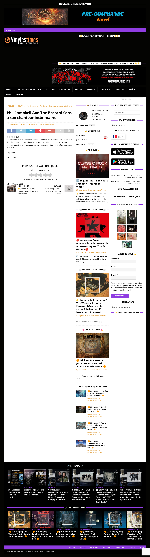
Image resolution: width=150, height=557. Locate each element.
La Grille (119, 89)
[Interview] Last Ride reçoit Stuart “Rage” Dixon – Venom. (34, 492)
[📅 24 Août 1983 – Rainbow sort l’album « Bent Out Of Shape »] (132, 213)
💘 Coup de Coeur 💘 (92, 329)
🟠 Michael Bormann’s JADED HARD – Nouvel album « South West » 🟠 (91, 363)
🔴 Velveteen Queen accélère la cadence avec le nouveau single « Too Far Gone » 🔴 (92, 245)
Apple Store (107, 547)
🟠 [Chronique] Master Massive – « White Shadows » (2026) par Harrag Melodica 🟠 (138, 535)
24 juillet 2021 (14, 124)
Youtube (132, 547)
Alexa (142, 547)
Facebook (72, 547)
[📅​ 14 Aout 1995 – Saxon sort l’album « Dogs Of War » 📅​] (121, 236)
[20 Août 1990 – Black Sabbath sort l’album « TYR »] (121, 220)
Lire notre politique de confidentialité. (126, 289)
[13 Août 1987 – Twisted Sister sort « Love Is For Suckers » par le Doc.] (132, 236)
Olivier (24, 124)
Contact (104, 89)
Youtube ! (19, 94)
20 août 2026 (93, 414)
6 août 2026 (82, 253)
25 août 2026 (93, 398)
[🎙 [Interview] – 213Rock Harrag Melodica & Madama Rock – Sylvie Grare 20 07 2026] (107, 477)
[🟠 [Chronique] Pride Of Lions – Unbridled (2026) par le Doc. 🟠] (67, 519)
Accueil (9, 89)
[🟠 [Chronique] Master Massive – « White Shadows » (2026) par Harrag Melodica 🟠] (138, 519)
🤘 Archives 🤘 (92, 150)
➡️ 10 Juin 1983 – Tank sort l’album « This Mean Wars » (92, 183)
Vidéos (132, 89)
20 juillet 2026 (83, 316)
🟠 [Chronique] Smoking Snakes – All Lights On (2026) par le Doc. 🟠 (42, 535)
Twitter (83, 547)
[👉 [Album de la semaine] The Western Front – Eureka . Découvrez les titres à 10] (92, 285)
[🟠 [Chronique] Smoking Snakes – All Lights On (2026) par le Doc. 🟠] (43, 519)
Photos (78, 89)
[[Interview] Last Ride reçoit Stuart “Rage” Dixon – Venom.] (35, 477)
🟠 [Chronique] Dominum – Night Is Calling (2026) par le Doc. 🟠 (89, 535)
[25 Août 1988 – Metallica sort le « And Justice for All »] (121, 213)
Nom (113, 267)
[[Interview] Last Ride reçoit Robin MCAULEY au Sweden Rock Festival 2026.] (12, 477)
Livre (8, 94)
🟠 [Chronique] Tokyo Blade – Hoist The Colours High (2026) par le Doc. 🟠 (97, 426)
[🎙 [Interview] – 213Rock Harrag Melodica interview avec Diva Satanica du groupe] (83, 477)
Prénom (115, 259)
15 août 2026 (82, 370)
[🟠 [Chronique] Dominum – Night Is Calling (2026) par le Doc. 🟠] (91, 519)
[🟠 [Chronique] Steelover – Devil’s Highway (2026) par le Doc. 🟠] (81, 443)
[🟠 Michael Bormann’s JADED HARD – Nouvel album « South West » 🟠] (92, 345)
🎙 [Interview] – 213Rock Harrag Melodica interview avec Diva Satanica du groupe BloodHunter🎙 (83, 495)
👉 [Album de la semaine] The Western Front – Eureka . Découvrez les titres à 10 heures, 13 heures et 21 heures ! (91, 306)
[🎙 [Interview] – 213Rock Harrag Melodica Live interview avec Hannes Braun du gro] (131, 477)
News (33, 124)
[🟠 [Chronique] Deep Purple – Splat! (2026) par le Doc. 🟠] (115, 519)
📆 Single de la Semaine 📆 (92, 209)
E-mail (114, 275)
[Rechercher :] (131, 99)
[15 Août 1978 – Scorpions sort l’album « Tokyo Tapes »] (132, 228)
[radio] (31, 174)
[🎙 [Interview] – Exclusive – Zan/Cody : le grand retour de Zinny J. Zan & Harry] (59, 477)
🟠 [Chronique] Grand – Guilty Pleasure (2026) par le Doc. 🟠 (97, 409)
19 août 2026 (93, 450)
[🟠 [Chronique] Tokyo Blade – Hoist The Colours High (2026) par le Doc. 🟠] (81, 425)
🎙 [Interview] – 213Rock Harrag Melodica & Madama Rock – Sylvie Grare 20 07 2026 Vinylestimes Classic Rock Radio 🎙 (106, 496)
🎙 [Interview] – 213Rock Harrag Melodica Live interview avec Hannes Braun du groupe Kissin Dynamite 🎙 (130, 495)
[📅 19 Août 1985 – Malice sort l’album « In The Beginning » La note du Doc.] (132, 220)
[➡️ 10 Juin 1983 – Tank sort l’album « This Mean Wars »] (92, 166)
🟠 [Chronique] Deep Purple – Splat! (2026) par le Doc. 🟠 (113, 534)
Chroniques (64, 89)
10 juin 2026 (82, 190)
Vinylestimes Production (29, 89)
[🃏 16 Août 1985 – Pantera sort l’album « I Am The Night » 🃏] (121, 228)
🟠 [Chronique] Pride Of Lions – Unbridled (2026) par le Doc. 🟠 (66, 534)
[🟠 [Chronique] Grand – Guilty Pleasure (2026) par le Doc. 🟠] (81, 409)
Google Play (120, 547)
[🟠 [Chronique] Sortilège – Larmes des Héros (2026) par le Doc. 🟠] (81, 393)
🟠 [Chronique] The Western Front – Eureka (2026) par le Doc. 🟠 (19, 534)
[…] (107, 202)
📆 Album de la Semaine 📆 (92, 269)
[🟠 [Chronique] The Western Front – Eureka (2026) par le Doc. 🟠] (19, 519)
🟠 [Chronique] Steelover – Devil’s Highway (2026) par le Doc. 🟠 (96, 444)
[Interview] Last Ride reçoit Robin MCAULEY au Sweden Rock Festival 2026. (11, 493)
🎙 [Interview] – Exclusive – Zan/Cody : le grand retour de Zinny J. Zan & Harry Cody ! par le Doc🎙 (58, 495)
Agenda (90, 89)
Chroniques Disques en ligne (92, 386)
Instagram (94, 547)
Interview (50, 89)
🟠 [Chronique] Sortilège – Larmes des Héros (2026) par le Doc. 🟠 (97, 393)
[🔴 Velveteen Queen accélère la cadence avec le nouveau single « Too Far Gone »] (92, 225)
